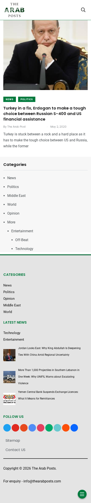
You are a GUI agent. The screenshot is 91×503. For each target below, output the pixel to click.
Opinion (13, 213)
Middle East (16, 196)
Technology (24, 249)
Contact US (15, 449)
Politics (27, 99)
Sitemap (13, 440)
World (11, 204)
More (11, 222)
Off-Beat (21, 240)
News (9, 99)
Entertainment (22, 231)
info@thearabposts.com (42, 481)
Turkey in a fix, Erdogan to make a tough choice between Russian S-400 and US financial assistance (44, 113)
